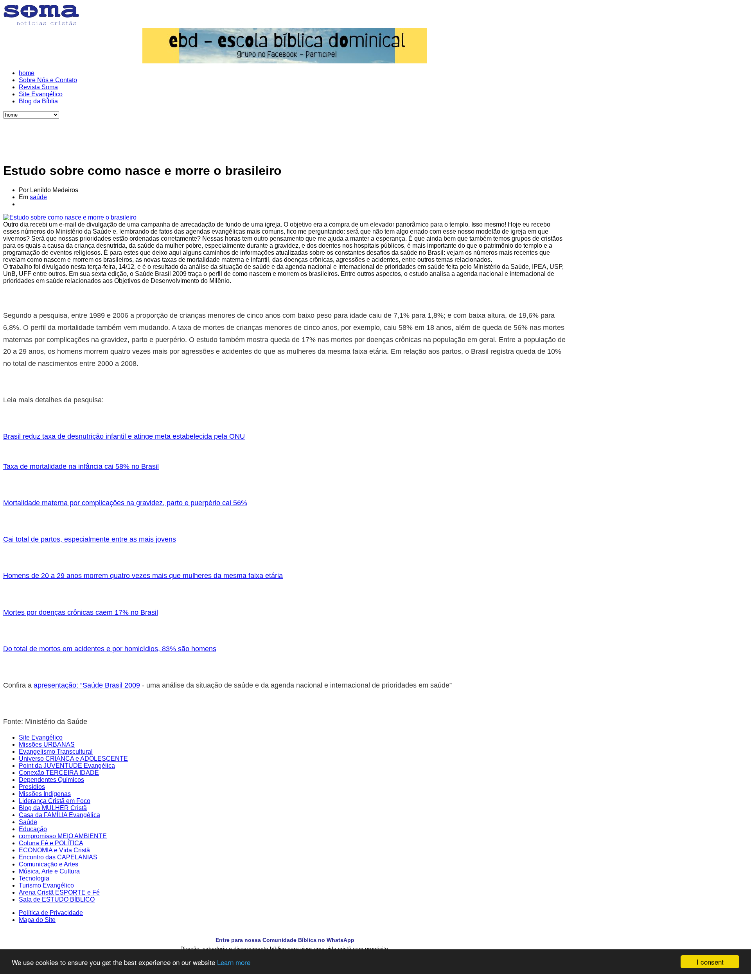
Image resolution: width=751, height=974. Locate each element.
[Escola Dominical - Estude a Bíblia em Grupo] (284, 45)
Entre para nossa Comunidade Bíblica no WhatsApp (285, 940)
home (26, 73)
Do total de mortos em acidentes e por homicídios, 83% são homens (109, 649)
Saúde (28, 822)
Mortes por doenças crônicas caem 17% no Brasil (80, 612)
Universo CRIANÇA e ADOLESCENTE (73, 758)
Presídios (32, 786)
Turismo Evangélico (46, 885)
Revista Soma (38, 87)
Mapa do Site (37, 919)
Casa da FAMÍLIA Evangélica (59, 815)
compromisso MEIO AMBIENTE (63, 836)
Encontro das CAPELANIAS (58, 857)
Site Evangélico (41, 94)
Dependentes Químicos (51, 779)
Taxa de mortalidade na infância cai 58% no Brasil (81, 466)
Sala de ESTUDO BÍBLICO (57, 899)
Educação (33, 829)
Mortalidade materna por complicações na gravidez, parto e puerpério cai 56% (125, 503)
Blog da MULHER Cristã (53, 808)
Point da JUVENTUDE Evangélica (67, 765)
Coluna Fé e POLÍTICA (51, 843)
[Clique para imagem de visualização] (70, 217)
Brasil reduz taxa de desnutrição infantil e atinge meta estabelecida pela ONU (124, 436)
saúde (38, 197)
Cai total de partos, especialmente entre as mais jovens (89, 539)
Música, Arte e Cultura (49, 871)
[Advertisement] (284, 136)
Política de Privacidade (51, 912)
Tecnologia (34, 878)
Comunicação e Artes (48, 864)
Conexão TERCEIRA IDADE (59, 772)
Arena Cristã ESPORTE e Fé (59, 892)
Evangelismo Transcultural (56, 751)
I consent (710, 962)
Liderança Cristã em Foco (54, 801)
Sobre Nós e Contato (48, 80)
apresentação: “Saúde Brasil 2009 (87, 685)
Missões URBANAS (47, 744)
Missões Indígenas (45, 793)
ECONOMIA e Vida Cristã (54, 850)
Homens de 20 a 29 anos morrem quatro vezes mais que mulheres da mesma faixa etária (143, 576)
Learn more (233, 962)
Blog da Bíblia (38, 101)
